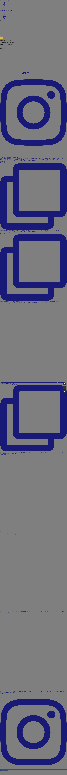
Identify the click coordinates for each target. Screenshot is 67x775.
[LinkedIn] (64, 391)
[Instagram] (64, 387)
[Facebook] (64, 383)
